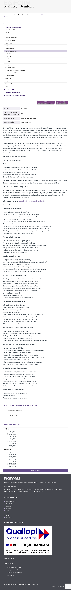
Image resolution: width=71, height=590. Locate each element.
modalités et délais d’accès (36, 201)
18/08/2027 (12, 466)
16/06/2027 (12, 464)
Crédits (54, 586)
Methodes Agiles (9, 76)
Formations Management (12, 92)
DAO (6, 46)
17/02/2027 (12, 459)
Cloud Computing (10, 40)
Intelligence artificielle (11, 73)
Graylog (8, 515)
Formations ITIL (9, 90)
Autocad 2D (9, 517)
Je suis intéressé (35, 470)
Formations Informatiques (17, 15)
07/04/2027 (12, 439)
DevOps (7, 65)
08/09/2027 (12, 443)
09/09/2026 (12, 432)
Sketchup (8, 506)
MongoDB (8, 508)
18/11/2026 (12, 455)
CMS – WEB (8, 43)
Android (9, 53)
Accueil (6, 15)
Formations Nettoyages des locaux (15, 95)
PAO (6, 81)
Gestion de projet (10, 67)
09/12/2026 (12, 457)
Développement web (33, 15)
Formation (45, 102)
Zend (8, 61)
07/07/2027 (12, 441)
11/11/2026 (12, 434)
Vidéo (6, 86)
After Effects (9, 504)
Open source (8, 78)
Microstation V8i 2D (11, 501)
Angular (9, 56)
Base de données (10, 29)
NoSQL (7, 510)
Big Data (7, 32)
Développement (9, 48)
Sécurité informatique (11, 84)
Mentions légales (62, 586)
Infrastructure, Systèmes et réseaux (15, 70)
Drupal (7, 513)
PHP (8, 59)
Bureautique (8, 35)
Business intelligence (11, 37)
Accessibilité (23, 201)
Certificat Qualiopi (9, 558)
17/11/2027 (12, 446)
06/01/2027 (12, 436)
